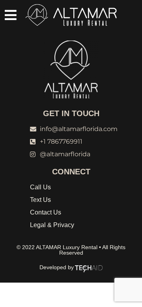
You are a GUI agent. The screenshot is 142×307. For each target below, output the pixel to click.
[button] (11, 15)
